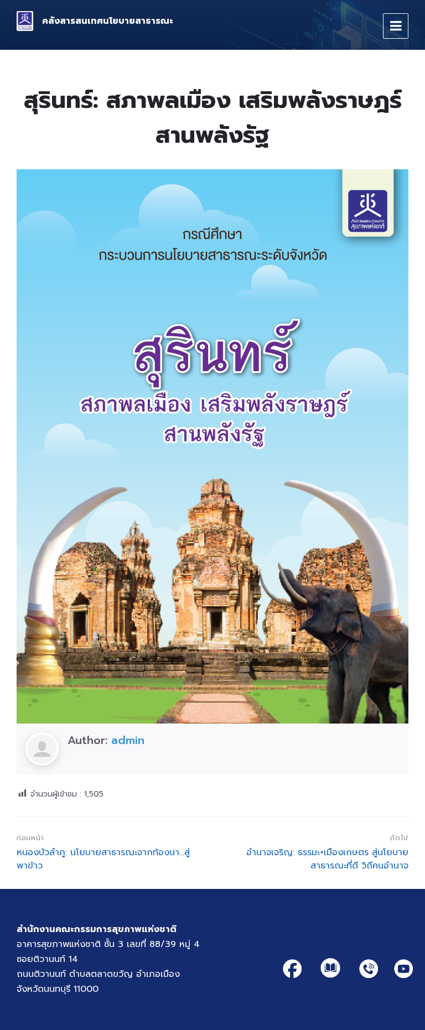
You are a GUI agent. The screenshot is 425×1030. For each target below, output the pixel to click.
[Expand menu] (395, 26)
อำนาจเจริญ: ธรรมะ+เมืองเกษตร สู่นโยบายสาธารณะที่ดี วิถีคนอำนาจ (327, 859)
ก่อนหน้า (30, 838)
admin (127, 740)
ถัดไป (399, 838)
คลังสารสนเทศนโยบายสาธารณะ (107, 21)
